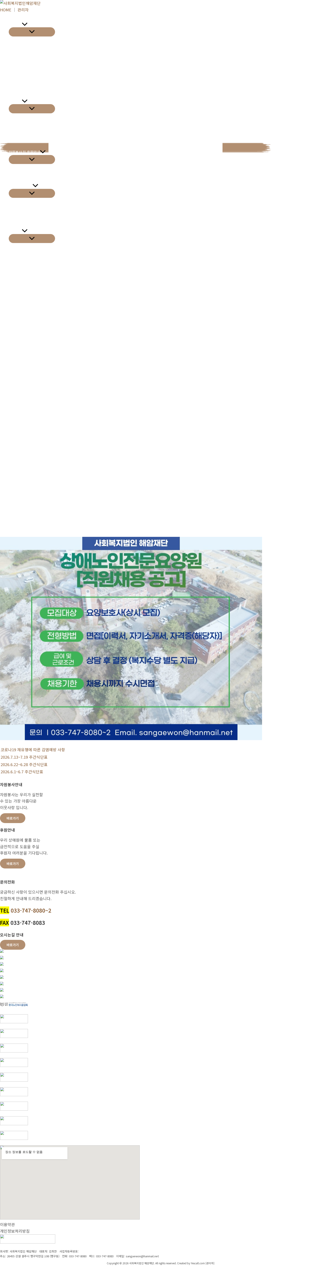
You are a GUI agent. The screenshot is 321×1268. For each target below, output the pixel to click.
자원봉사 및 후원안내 (24, 152)
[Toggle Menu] (32, 31)
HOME (5, 9)
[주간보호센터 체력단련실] (1, 983)
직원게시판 (17, 270)
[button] (25, 25)
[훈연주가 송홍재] (1, 964)
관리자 (23, 9)
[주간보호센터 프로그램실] (1, 977)
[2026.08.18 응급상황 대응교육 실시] (1, 957)
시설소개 (15, 24)
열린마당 (15, 231)
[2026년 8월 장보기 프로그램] (1, 970)
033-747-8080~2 (31, 910)
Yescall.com (198, 1263)
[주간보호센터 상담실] (1, 990)
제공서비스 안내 (21, 185)
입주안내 (15, 101)
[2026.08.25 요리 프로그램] (1, 951)
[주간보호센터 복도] (1, 996)
